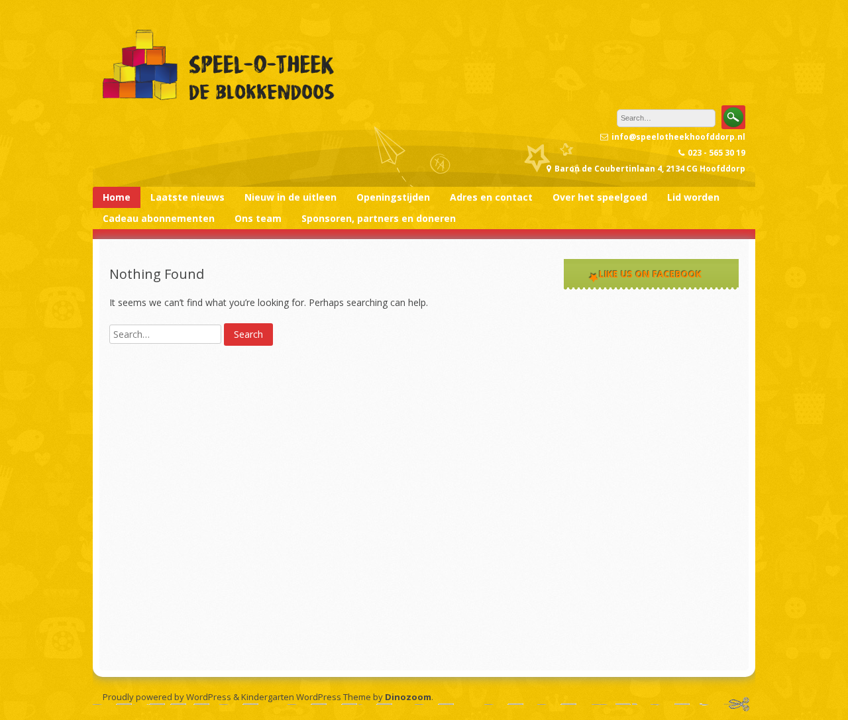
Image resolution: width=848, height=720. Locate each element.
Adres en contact (491, 197)
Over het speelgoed (600, 197)
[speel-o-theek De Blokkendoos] (219, 101)
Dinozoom (408, 697)
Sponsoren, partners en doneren (378, 218)
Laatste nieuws (187, 197)
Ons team (258, 218)
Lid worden (693, 197)
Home (117, 197)
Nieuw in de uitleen (290, 197)
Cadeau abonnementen (159, 218)
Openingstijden (393, 197)
